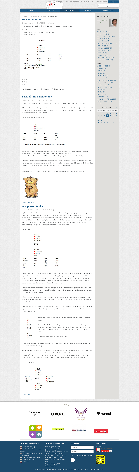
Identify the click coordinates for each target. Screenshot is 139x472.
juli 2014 (107, 66)
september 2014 (103, 71)
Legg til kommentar (28, 202)
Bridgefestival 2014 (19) (104, 31)
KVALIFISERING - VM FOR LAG (31, 457)
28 (104, 123)
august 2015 (109, 87)
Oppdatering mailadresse (53, 457)
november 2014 (102, 75)
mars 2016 (101, 101)
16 (110, 118)
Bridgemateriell (34, 16)
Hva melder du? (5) (103, 41)
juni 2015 (108, 85)
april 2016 (109, 101)
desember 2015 (102, 97)
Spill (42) (111, 57)
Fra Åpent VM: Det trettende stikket (30, 450)
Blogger (43, 16)
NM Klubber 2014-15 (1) (105, 48)
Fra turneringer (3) (103, 38)
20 (101, 120)
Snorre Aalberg (103, 16)
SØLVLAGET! (26, 462)
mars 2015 (101, 82)
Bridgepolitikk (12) (103, 34)
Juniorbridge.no (102, 2)
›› (116, 108)
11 (116, 115)
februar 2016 (111, 99)
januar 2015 (101, 80)
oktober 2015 (101, 92)
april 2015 (109, 82)
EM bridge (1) (112, 36)
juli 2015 (100, 87)
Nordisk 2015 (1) (102, 55)
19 (98, 120)
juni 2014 (100, 66)
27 (101, 123)
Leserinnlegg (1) (102, 46)
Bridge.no (25, 16)
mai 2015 (100, 85)
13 (101, 118)
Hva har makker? (32, 19)
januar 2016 (101, 99)
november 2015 (102, 94)
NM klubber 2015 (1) (104, 50)
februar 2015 (111, 80)
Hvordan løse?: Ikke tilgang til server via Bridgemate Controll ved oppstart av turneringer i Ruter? (56, 453)
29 (107, 123)
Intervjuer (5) (101, 43)
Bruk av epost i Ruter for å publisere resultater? (53, 448)
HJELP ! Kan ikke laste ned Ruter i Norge (55, 460)
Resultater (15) (102, 57)
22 (107, 120)
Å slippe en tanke (32, 206)
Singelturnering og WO (52, 464)
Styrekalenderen (50, 466)
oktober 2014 (101, 73)
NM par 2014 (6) (102, 53)
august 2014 (101, 68)
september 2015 (103, 89)
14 (104, 118)
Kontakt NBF (78, 2)
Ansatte (60, 2)
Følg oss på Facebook (73, 460)
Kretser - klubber (89, 2)
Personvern (68, 2)
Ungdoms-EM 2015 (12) (105, 60)
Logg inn (113, 2)
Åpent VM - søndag (28, 447)
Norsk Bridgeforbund (32, 4)
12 (98, 118)
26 (98, 123)
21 (104, 120)
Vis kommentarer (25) (29, 93)
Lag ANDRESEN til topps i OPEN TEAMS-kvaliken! (31, 454)
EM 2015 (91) (101, 36)
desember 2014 (102, 78)
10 (113, 115)
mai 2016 (100, 104)
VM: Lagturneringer (28, 459)
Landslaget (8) (112, 43)
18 (116, 118)
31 (113, 123)
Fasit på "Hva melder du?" (37, 96)
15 (107, 118)
